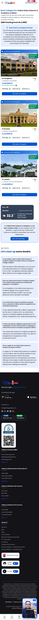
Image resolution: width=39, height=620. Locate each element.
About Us (4, 527)
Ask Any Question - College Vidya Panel (13, 547)
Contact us (4, 542)
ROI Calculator (5, 534)
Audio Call (25, 88)
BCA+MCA (4, 491)
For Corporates (5, 539)
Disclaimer (8, 602)
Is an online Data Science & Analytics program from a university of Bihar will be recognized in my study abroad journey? (19, 304)
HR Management (6, 459)
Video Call (15, 88)
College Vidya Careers (8, 544)
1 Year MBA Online (6, 478)
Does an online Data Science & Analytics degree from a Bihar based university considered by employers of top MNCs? (19, 282)
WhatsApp (5, 88)
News (3, 532)
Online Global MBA (6, 476)
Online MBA (4, 473)
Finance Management (7, 454)
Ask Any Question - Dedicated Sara (11, 549)
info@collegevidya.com (8, 408)
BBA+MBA (4, 493)
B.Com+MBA (5, 496)
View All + (4, 462)
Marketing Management (8, 457)
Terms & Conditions (20, 602)
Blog (2, 529)
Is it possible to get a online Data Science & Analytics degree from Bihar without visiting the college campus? (18, 261)
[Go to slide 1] (15, 75)
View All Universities (18, 239)
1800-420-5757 (7, 418)
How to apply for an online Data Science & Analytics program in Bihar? (17, 346)
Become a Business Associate (10, 537)
